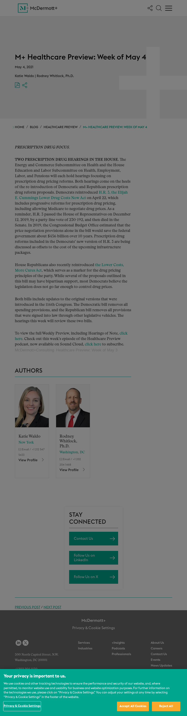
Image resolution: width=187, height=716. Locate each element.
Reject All (166, 706)
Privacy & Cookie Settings (22, 706)
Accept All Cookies (132, 706)
